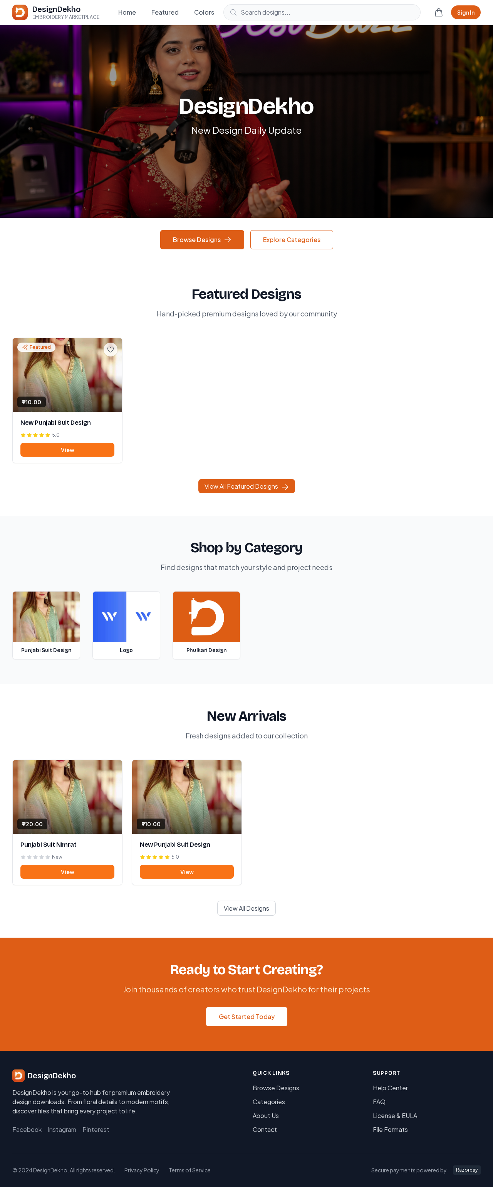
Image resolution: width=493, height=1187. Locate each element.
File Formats (390, 1129)
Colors (204, 12)
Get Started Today (247, 1016)
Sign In (466, 12)
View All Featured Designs (241, 486)
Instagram (62, 1129)
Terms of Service (190, 1170)
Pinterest (95, 1129)
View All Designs (246, 908)
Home (127, 12)
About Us (266, 1115)
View (67, 449)
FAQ (379, 1102)
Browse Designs (197, 239)
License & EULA (395, 1115)
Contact (265, 1129)
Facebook (27, 1129)
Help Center (390, 1088)
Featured (165, 12)
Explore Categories (291, 239)
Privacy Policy (141, 1170)
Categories (269, 1102)
